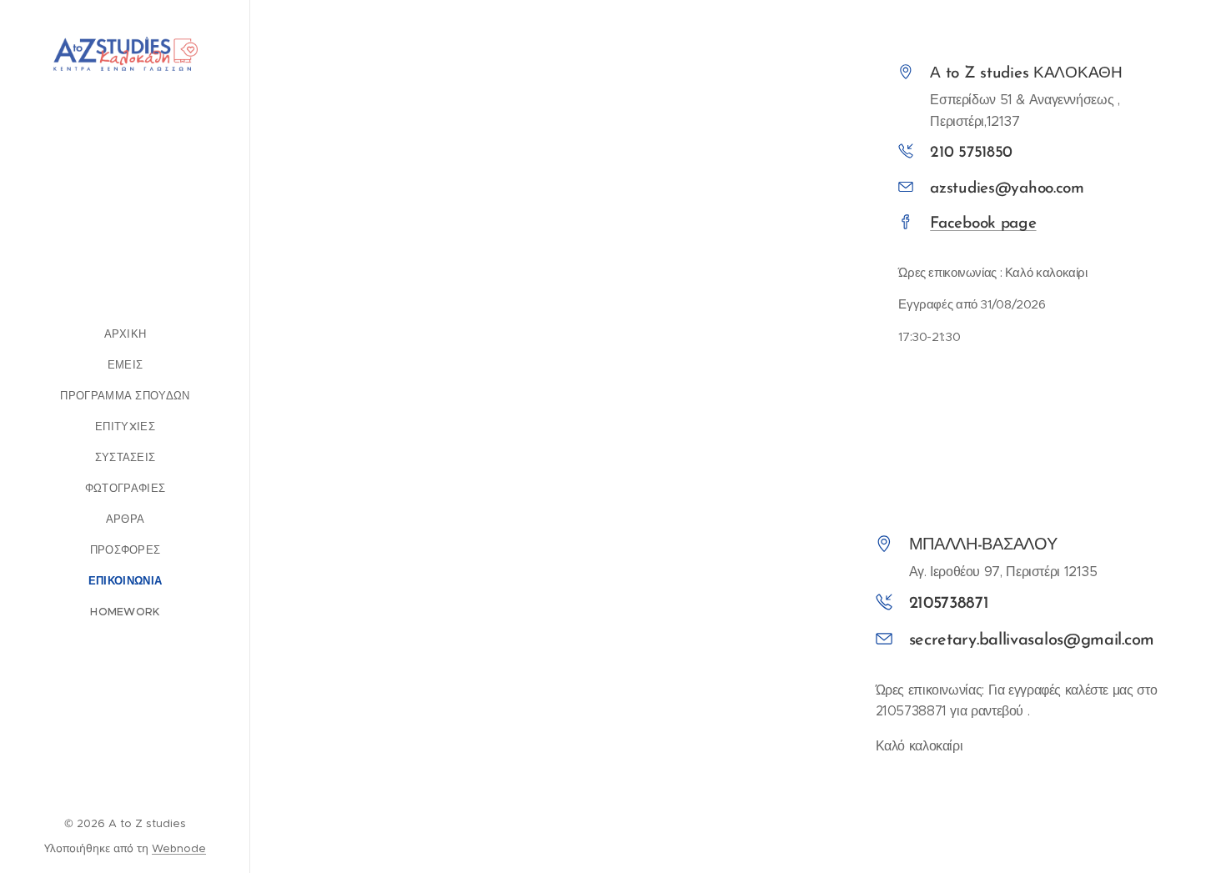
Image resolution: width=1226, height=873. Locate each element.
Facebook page (983, 224)
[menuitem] (125, 334)
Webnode (179, 848)
